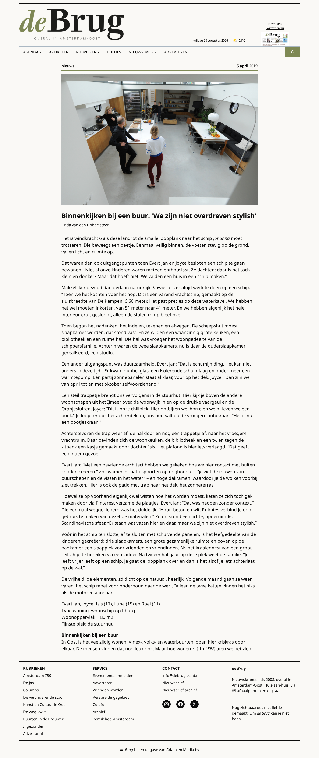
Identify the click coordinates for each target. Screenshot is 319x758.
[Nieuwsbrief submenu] (155, 52)
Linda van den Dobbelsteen (85, 225)
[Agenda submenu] (40, 52)
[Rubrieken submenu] (99, 52)
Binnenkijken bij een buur (89, 635)
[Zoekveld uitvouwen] (292, 52)
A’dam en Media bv (182, 749)
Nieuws (67, 65)
